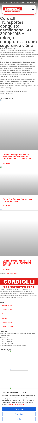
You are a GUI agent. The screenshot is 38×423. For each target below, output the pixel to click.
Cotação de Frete (7, 326)
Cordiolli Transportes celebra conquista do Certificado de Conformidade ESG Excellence (17, 157)
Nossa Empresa (7, 305)
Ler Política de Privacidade (16, 404)
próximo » (15, 273)
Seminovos (5, 314)
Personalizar (19, 414)
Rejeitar (19, 419)
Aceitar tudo (19, 409)
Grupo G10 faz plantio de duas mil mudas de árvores (18, 200)
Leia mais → (6, 163)
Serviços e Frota (7, 310)
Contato (4, 318)
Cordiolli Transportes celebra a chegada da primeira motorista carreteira (17, 263)
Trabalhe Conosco (7, 322)
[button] (33, 9)
